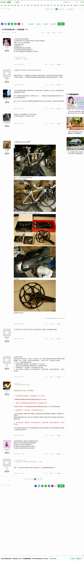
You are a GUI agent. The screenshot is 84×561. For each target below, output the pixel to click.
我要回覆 (61, 24)
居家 (38, 5)
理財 (61, 5)
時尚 (45, 5)
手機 (5, 5)
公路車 (8, 8)
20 (56, 9)
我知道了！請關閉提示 (76, 558)
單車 (31, 5)
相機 (8, 5)
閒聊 (65, 5)
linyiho (7, 47)
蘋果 (18, 5)
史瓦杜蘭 (7, 149)
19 (54, 9)
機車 (28, 5)
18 (51, 9)
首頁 (2, 5)
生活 (55, 5)
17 (49, 9)
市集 (71, 5)
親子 (41, 5)
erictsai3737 (7, 449)
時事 (68, 5)
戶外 (51, 5)
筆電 (12, 5)
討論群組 (17, 2)
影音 (22, 5)
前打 (7, 365)
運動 (48, 5)
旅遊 (58, 5)
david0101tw (7, 122)
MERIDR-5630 (7, 98)
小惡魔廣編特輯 (73, 94)
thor (7, 467)
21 (58, 9)
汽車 (25, 5)
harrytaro (6, 390)
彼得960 (7, 337)
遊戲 (35, 5)
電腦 (15, 5)
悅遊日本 (76, 5)
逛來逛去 (7, 78)
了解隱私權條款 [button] (53, 558)
